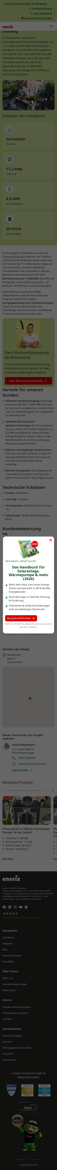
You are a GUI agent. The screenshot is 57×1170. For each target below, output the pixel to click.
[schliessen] (51, 540)
